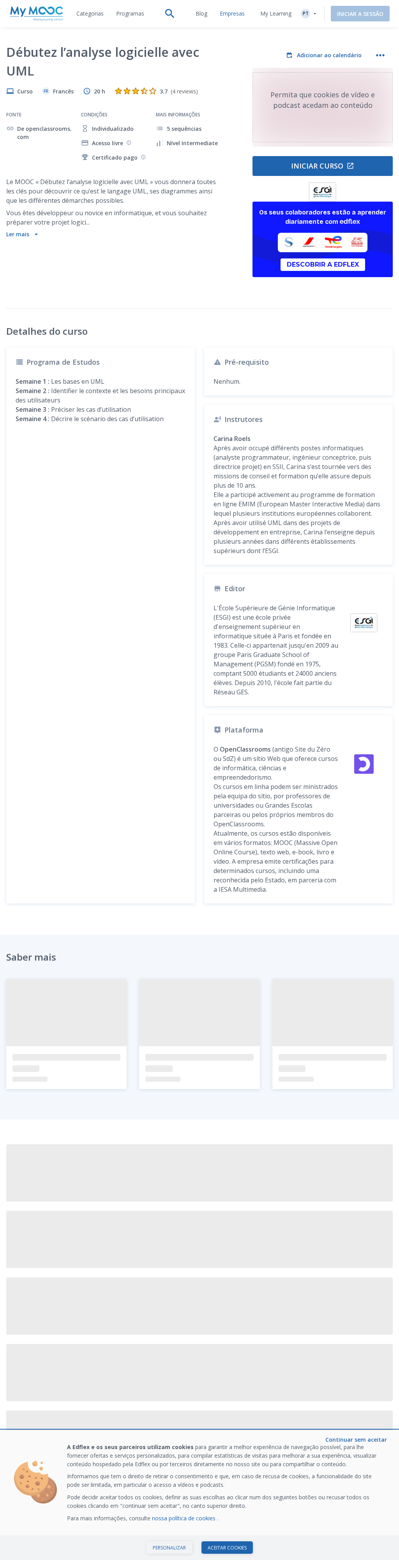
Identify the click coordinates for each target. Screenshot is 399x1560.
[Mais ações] (380, 55)
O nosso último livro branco (271, 1404)
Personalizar (169, 1547)
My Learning (275, 13)
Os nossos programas (114, 1400)
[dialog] (199, 1495)
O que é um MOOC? (31, 1387)
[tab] (90, 13)
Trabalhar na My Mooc (274, 1420)
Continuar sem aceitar (356, 1439)
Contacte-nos (23, 1400)
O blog (94, 1412)
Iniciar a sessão (360, 14)
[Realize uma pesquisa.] (170, 13)
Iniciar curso (317, 165)
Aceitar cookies (227, 1547)
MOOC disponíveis (109, 1387)
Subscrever (366, 1332)
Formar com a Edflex (271, 1387)
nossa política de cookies (184, 1518)
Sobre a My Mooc (188, 1387)
